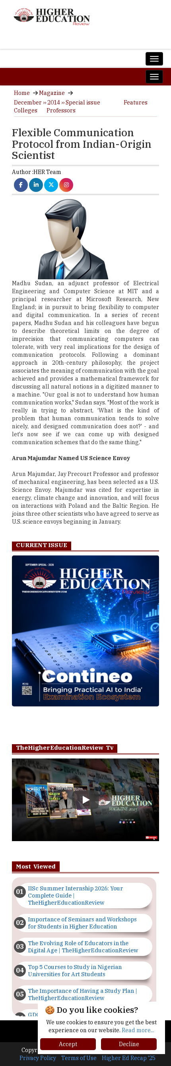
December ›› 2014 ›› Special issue (57, 102)
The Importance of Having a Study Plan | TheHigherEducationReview (82, 994)
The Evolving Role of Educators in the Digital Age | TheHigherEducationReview (83, 947)
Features (136, 102)
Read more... (138, 1030)
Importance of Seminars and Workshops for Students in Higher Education (82, 923)
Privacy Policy (37, 1058)
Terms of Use (79, 1058)
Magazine (52, 93)
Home (22, 93)
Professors (61, 110)
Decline (129, 1044)
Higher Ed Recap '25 (128, 1058)
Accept (68, 1044)
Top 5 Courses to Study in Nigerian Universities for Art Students (75, 970)
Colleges (25, 110)
